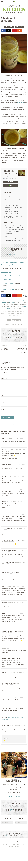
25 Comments (8, 324)
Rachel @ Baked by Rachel (10, 572)
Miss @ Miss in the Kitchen (10, 683)
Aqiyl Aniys (5, 725)
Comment (4, 378)
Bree (3, 489)
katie (3, 613)
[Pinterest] (16, 796)
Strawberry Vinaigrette (7, 289)
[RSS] (9, 796)
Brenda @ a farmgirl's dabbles (11, 658)
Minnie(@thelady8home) (9, 550)
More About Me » (14, 792)
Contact (13, 844)
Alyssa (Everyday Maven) (9, 631)
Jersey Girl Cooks (7, 528)
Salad (9, 320)
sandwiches (20, 102)
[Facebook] (14, 796)
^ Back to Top (14, 841)
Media (23, 844)
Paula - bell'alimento (8, 647)
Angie (4, 501)
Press (18, 844)
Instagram (18, 300)
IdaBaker (5, 449)
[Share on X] (8, 30)
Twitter (23, 300)
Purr (21, 849)
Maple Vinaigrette (6, 272)
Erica (3, 438)
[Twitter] (12, 796)
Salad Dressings (16, 320)
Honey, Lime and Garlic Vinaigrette (11, 276)
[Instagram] (19, 796)
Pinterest (11, 302)
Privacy (17, 846)
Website (3, 409)
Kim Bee (4, 672)
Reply (21, 438)
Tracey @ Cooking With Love (10, 540)
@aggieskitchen (10, 253)
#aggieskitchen (12, 254)
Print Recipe (19, 26)
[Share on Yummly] (19, 30)
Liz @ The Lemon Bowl (8, 464)
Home (3, 844)
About (7, 844)
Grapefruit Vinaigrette (7, 279)
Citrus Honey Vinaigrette (8, 283)
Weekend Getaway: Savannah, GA (6, 347)
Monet (4, 586)
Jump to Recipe (9, 26)
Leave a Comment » (18, 324)
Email (3, 402)
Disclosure (11, 846)
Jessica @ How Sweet (8, 562)
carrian (4, 514)
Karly (4, 697)
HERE (11, 338)
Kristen (4, 602)
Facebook (3, 302)
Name (3, 395)
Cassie (4, 476)
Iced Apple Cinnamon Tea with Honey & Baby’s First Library (22, 349)
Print (11, 181)
